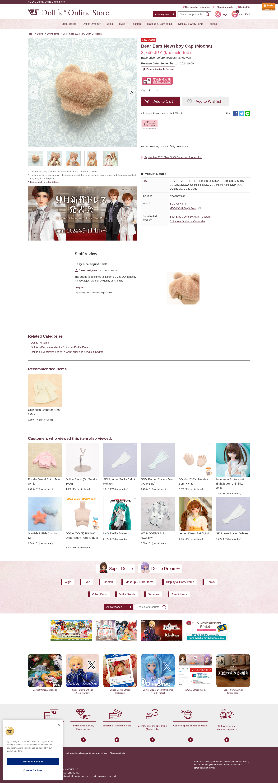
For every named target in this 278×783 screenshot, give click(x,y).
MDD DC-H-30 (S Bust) (183, 208)
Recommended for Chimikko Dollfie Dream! (66, 347)
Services (153, 594)
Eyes (122, 23)
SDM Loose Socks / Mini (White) (119, 481)
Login (225, 14)
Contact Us (244, 7)
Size (145, 181)
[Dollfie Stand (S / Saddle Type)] (82, 460)
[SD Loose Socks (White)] (233, 514)
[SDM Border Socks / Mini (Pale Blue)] (158, 460)
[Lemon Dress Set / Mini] (195, 514)
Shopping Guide (117, 753)
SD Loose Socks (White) (232, 533)
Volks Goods (127, 594)
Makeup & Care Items (159, 23)
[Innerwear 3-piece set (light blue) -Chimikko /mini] (233, 460)
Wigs (110, 23)
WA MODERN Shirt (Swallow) (153, 535)
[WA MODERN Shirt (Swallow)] (158, 514)
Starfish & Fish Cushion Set (43, 535)
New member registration (197, 7)
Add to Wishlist (208, 101)
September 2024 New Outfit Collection (82, 33)
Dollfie (40, 33)
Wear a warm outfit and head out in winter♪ (81, 352)
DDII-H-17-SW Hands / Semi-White (193, 481)
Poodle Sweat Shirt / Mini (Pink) (44, 481)
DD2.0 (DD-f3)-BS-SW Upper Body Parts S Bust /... (82, 538)
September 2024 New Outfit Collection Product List (173, 157)
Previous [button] (34, 92)
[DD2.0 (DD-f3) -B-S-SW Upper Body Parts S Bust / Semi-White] (82, 514)
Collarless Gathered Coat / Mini (187, 221)
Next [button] (131, 92)
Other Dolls (99, 594)
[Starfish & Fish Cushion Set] (45, 514)
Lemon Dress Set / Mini (194, 533)
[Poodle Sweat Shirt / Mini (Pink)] (45, 460)
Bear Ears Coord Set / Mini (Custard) (190, 216)
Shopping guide (225, 7)
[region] (33, 750)
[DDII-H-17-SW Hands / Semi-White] (195, 460)
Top (30, 33)
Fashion (136, 23)
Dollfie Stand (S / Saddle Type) (81, 481)
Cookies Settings (32, 770)
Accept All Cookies (32, 762)
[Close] (58, 724)
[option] (82, 92)
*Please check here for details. (44, 182)
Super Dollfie (68, 23)
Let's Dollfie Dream (115, 533)
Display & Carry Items (190, 23)
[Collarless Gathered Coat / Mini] (45, 390)
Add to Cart (163, 101)
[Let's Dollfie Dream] (120, 514)
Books (213, 23)
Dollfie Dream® (92, 23)
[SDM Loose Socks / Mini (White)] (120, 460)
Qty (143, 90)
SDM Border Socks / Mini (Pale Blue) (157, 481)
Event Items (53, 33)
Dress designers (86, 270)
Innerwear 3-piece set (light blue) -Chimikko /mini (230, 484)
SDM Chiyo (176, 203)
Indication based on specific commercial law (86, 753)
